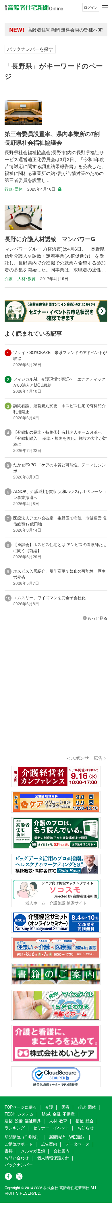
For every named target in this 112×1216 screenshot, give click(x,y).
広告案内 (49, 1144)
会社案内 (61, 1151)
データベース (77, 1144)
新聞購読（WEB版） (67, 1137)
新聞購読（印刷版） (23, 1137)
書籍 (9, 1151)
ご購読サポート (19, 1144)
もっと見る (97, 618)
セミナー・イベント (51, 1128)
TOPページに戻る (21, 1107)
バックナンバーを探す (30, 49)
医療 (65, 1107)
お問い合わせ (17, 1158)
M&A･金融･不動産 (58, 1114)
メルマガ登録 (33, 1151)
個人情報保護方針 (53, 1158)
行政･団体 (14, 189)
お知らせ (86, 1128)
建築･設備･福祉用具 (23, 1121)
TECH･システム (19, 1114)
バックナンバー (19, 1164)
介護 (9, 278)
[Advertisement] (56, 696)
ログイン (91, 7)
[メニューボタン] (105, 7)
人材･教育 (27, 278)
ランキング (15, 1128)
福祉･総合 (85, 1121)
